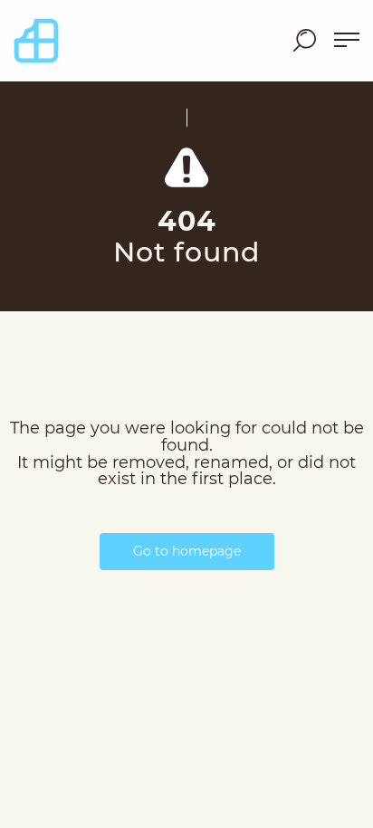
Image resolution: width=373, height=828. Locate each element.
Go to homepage (187, 551)
